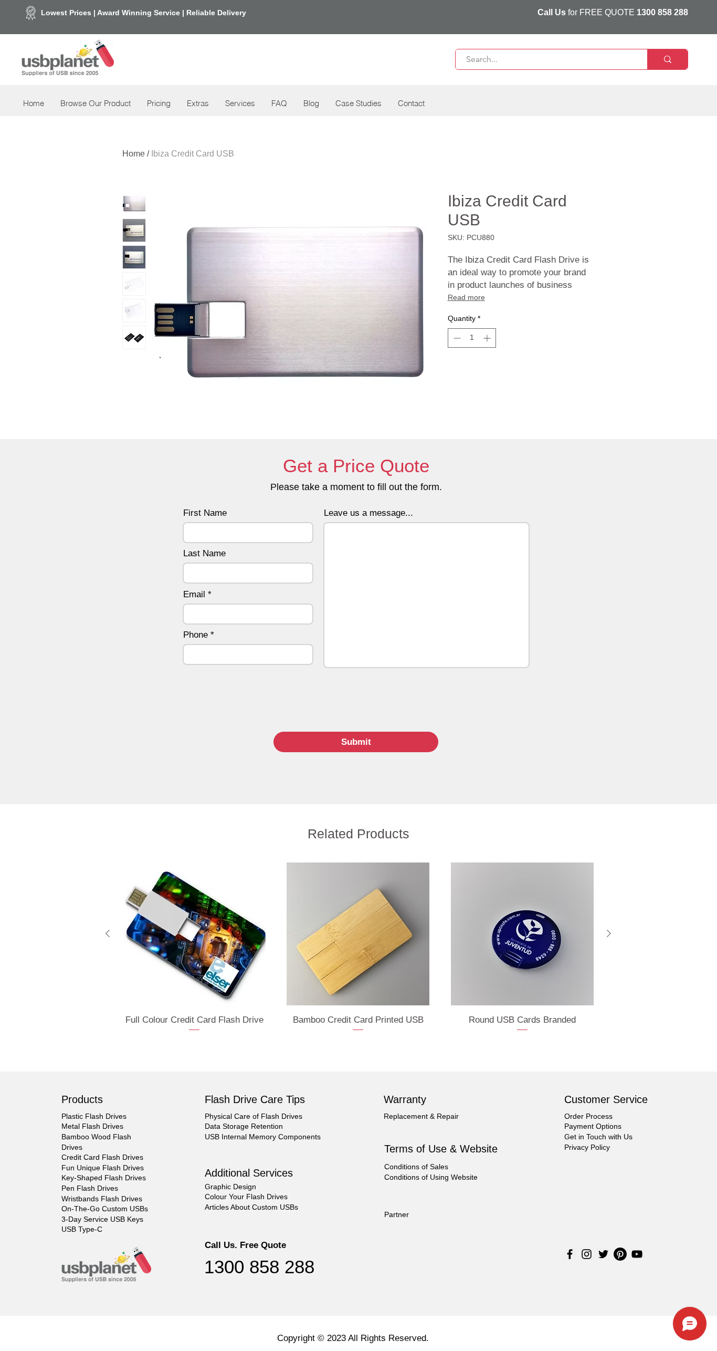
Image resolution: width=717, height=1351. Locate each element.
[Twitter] (603, 1254)
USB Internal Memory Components (263, 1136)
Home (133, 153)
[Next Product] (609, 933)
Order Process (588, 1116)
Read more (466, 297)
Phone (195, 634)
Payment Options (592, 1126)
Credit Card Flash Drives (102, 1157)
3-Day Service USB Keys (102, 1219)
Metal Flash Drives (92, 1126)
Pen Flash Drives (89, 1188)
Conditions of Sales (416, 1166)
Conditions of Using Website (431, 1177)
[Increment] (487, 338)
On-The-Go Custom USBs (104, 1208)
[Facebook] (569, 1254)
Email (194, 594)
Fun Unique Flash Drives (102, 1167)
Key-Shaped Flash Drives (103, 1177)
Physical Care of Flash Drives (253, 1116)
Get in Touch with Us (598, 1136)
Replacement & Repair (421, 1116)
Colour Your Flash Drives (246, 1196)
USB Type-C (81, 1229)
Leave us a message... (368, 512)
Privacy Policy (587, 1147)
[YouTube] (637, 1254)
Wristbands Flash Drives (101, 1198)
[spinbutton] (471, 338)
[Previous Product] (107, 933)
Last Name (204, 553)
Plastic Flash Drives (93, 1116)
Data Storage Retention (244, 1126)
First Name (205, 512)
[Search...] (667, 59)
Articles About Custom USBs (251, 1207)
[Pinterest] (620, 1254)
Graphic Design (230, 1186)
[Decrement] (455, 338)
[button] (95, 103)
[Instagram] (586, 1254)
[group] (358, 954)
